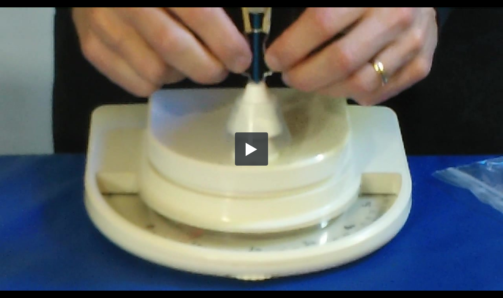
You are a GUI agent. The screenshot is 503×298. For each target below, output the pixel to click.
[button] (251, 149)
